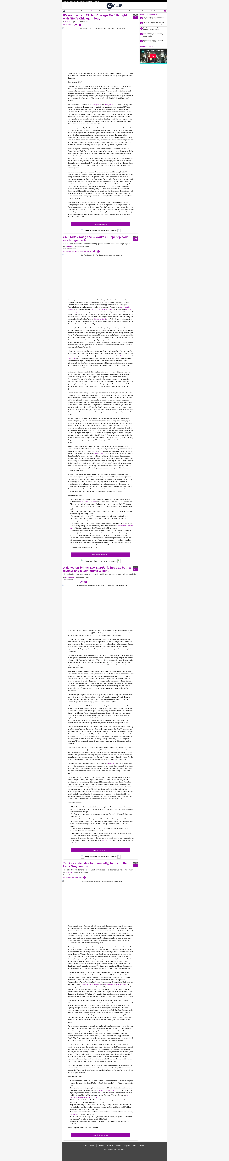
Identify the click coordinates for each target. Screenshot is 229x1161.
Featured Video (146, 47)
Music (110, 11)
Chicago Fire (96, 104)
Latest (73, 11)
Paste (64, 1)
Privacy (134, 1146)
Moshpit (96, 1)
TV (92, 11)
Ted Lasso (75, 877)
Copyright (127, 1146)
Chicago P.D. (108, 104)
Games (120, 11)
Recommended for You (149, 14)
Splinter (82, 1)
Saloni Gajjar (68, 872)
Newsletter (154, 11)
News (83, 11)
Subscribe (132, 11)
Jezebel (76, 1)
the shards (75, 582)
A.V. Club (70, 1)
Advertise (101, 1146)
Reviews (68, 24)
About (85, 1146)
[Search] (63, 11)
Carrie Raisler (69, 22)
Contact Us (142, 1146)
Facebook (118, 1146)
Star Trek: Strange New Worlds (81, 251)
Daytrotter (89, 1)
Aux (143, 11)
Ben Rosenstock (69, 577)
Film (100, 11)
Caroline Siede (69, 246)
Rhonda (111, 763)
